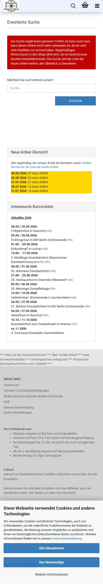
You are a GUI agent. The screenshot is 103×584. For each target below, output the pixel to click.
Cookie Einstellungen (18, 412)
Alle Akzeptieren (51, 548)
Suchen (75, 101)
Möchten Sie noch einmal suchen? (30, 80)
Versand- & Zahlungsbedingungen (26, 390)
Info (49, 231)
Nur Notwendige (51, 562)
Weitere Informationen (51, 574)
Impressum (11, 385)
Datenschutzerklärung (67, 538)
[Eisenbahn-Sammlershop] (9, 6)
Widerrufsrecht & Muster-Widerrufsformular (33, 396)
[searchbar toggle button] (73, 6)
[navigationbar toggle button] (97, 6)
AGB (7, 402)
